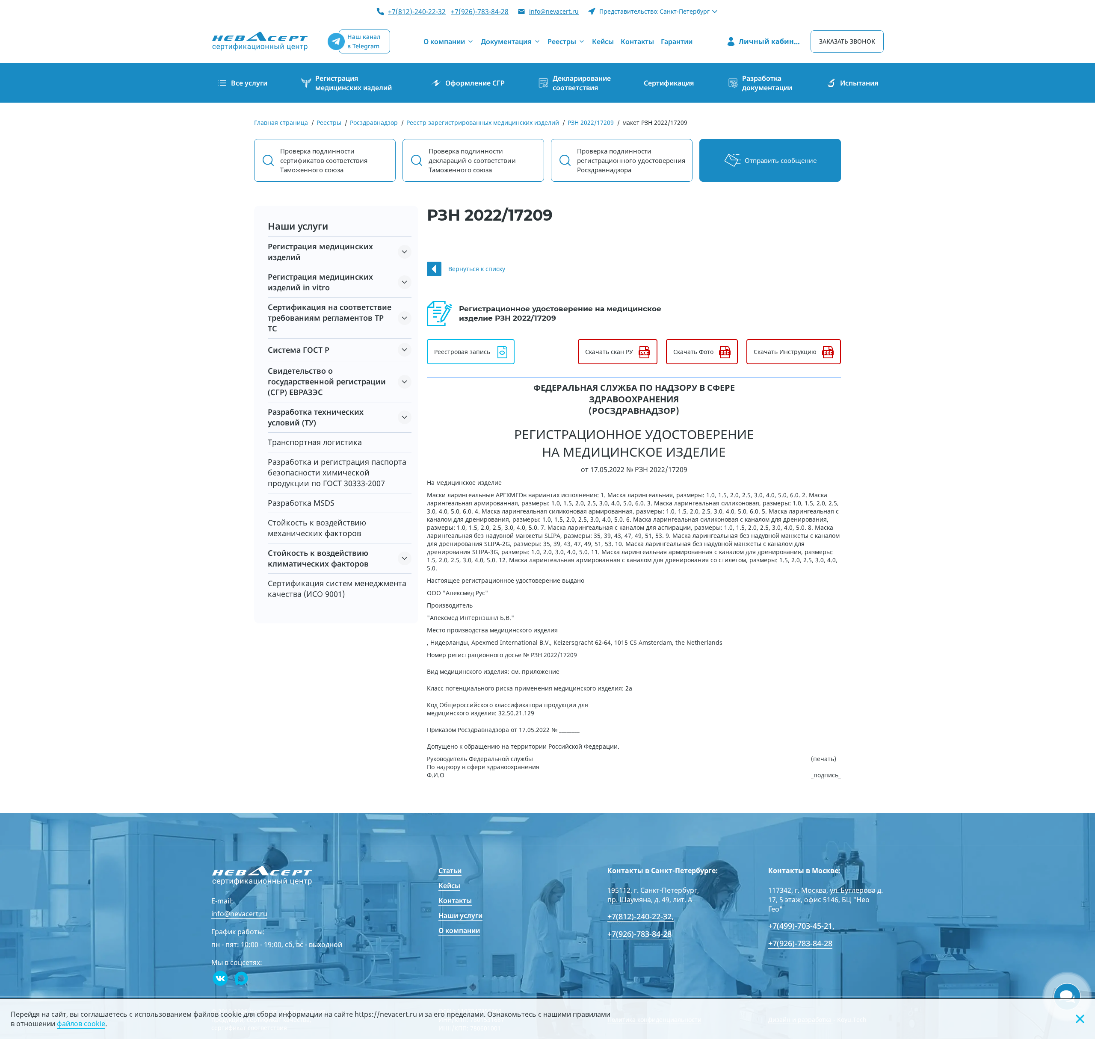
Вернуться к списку (476, 269)
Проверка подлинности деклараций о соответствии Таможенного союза (472, 160)
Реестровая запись (462, 352)
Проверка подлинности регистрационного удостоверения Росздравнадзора (631, 160)
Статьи (450, 870)
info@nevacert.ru (554, 11)
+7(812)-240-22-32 (417, 11)
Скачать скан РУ (609, 352)
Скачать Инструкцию (785, 352)
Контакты (455, 900)
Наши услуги (460, 915)
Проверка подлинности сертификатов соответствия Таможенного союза (323, 160)
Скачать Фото (693, 352)
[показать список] (404, 252)
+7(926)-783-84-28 (480, 11)
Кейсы (449, 885)
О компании (459, 930)
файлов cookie (81, 1023)
